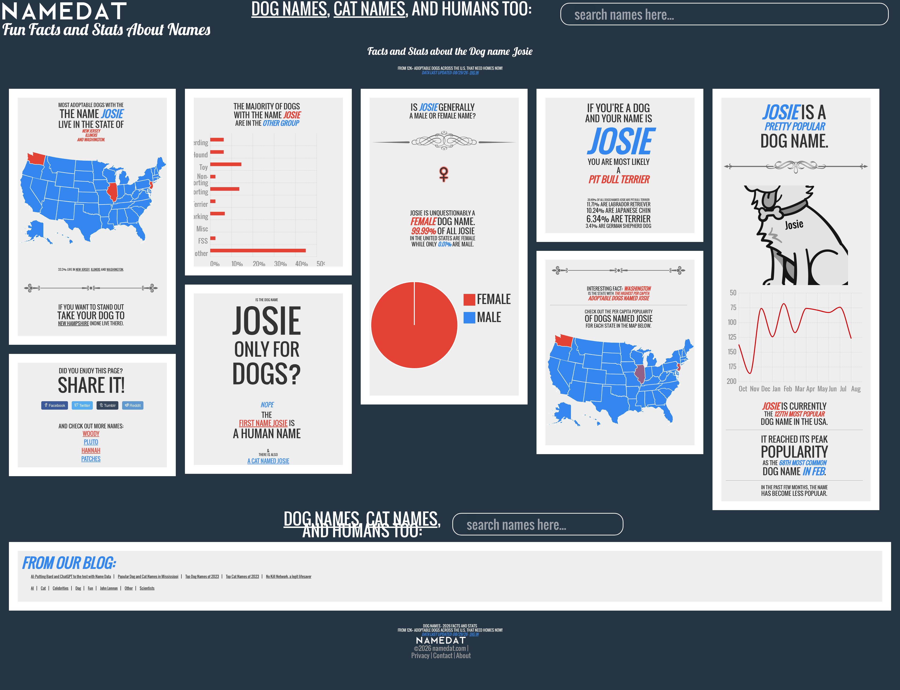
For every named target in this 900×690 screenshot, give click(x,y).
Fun (90, 588)
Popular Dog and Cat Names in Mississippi (148, 576)
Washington (115, 269)
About (463, 655)
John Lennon (109, 588)
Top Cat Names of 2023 (242, 576)
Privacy (420, 655)
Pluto (91, 442)
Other (129, 588)
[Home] (441, 640)
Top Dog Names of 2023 (202, 576)
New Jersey (83, 269)
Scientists (147, 588)
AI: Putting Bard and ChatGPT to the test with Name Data (71, 576)
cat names (402, 518)
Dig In (473, 72)
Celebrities (60, 588)
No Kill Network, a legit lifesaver (288, 576)
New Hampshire (73, 323)
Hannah (91, 450)
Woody (91, 433)
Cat (43, 588)
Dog (78, 588)
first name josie (263, 423)
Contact (443, 655)
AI (32, 588)
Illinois (95, 269)
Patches (91, 458)
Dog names (321, 518)
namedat (443, 648)
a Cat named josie (268, 460)
